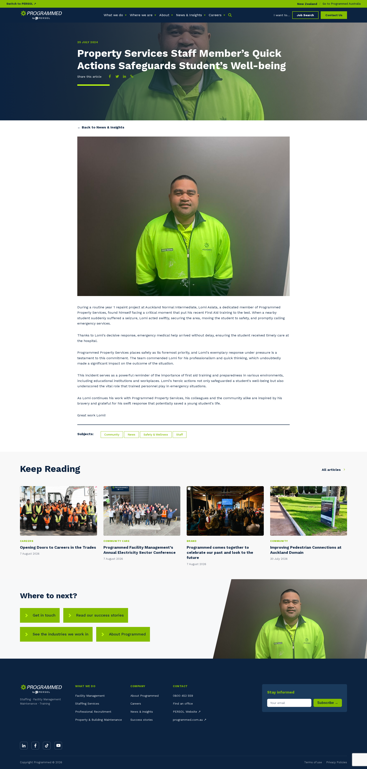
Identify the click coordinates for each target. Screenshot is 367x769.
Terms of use (313, 762)
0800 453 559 (183, 695)
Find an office (183, 703)
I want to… (282, 15)
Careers (135, 703)
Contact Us (333, 15)
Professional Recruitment (93, 711)
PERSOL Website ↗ (187, 711)
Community (111, 434)
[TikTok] (47, 745)
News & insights (141, 711)
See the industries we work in (60, 634)
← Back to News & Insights (100, 127)
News (131, 434)
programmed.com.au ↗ (189, 719)
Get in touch (44, 615)
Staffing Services (87, 703)
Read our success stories (100, 615)
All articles (332, 470)
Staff (179, 434)
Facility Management (90, 695)
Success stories (141, 719)
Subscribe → (327, 703)
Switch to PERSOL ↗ (21, 3)
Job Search (305, 15)
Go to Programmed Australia (342, 3)
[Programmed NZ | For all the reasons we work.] (41, 15)
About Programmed (127, 634)
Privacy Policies (336, 762)
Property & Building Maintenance (98, 719)
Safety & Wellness (156, 434)
